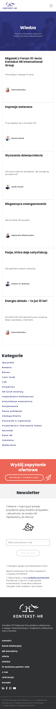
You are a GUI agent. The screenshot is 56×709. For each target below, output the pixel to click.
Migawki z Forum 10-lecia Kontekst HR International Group (23, 61)
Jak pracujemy (10, 651)
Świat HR (7, 435)
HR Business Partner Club (15, 667)
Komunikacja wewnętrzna (17, 401)
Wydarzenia (9, 445)
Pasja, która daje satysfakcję (26, 252)
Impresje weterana (18, 107)
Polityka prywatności (23, 703)
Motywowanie (10, 406)
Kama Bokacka (18, 90)
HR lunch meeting (12, 392)
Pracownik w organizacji (16, 421)
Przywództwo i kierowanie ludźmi (22, 426)
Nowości (6, 640)
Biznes (6, 372)
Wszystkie (8, 362)
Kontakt (6, 682)
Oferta (5, 656)
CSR (4, 382)
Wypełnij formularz (24, 478)
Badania (7, 367)
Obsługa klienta (11, 416)
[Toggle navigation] (51, 5)
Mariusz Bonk (17, 138)
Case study (8, 377)
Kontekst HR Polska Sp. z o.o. (22, 700)
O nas (5, 672)
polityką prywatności (38, 578)
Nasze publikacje (12, 411)
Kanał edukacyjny (12, 646)
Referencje (8, 677)
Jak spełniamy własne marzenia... (20, 268)
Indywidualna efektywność (18, 396)
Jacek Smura (17, 187)
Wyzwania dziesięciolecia (24, 155)
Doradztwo (8, 387)
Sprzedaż (7, 430)
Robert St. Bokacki (20, 284)
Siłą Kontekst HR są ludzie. (17, 220)
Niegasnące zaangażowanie (25, 204)
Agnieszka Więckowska (22, 235)
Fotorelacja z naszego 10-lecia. (19, 74)
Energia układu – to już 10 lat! (26, 301)
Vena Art (31, 705)
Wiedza (6, 661)
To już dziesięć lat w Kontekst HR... (21, 123)
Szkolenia (8, 440)
